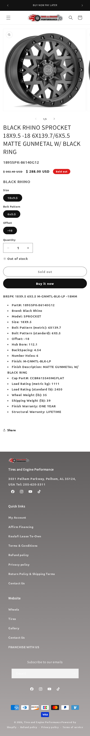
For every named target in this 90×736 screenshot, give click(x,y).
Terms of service (73, 727)
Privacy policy (19, 564)
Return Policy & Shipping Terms (31, 574)
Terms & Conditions (23, 545)
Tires (12, 619)
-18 (12, 231)
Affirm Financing (20, 527)
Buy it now (45, 283)
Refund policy (18, 555)
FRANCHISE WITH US (23, 647)
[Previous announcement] (7, 5)
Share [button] (11, 430)
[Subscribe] (73, 673)
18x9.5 (15, 199)
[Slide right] (54, 118)
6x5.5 (14, 215)
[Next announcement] (82, 5)
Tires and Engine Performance (42, 722)
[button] (8, 17)
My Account (17, 517)
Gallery (13, 628)
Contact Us (16, 583)
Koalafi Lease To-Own (24, 536)
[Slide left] (35, 118)
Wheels (13, 609)
